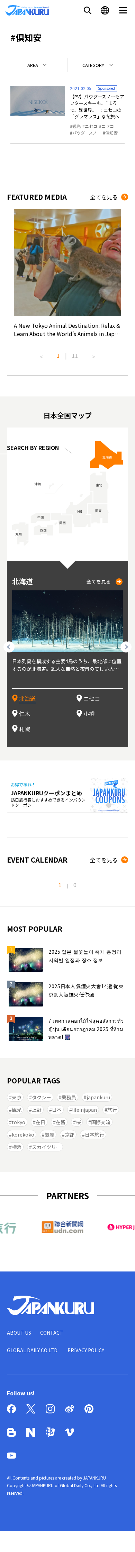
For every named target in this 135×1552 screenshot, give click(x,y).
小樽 (88, 713)
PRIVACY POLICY (86, 1350)
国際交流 (100, 1122)
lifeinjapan (84, 1109)
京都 (69, 1134)
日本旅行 (94, 1134)
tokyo (18, 1122)
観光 (76, 126)
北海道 (27, 698)
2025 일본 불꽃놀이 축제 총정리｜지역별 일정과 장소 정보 (87, 955)
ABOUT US (19, 1332)
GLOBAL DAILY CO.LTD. (32, 1350)
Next (93, 354)
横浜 (16, 1146)
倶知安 (111, 133)
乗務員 (69, 1097)
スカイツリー (46, 1146)
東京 (16, 1097)
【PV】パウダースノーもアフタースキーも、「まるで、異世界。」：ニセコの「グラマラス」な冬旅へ (97, 106)
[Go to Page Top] (121, 1538)
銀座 (49, 1134)
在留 (60, 1122)
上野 (37, 1109)
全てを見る (104, 197)
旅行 (112, 1109)
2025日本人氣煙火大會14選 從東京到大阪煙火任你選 (86, 990)
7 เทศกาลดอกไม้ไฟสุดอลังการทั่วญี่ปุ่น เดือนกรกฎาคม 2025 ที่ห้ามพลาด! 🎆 (86, 1029)
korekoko (23, 1134)
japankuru (98, 1097)
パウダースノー (86, 133)
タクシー (41, 1097)
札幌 (24, 729)
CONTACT (51, 1332)
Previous (41, 354)
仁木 (24, 713)
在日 (40, 1122)
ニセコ (91, 126)
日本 (57, 1109)
